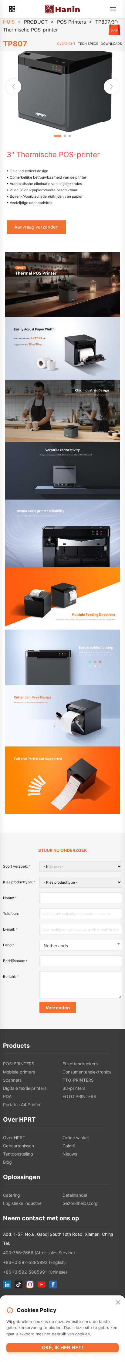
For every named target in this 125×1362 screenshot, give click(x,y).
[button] (111, 86)
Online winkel (75, 1137)
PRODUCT (36, 22)
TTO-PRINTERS (78, 1080)
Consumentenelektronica (87, 1071)
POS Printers (71, 22)
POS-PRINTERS (18, 1063)
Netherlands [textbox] (56, 945)
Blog (7, 1162)
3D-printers (73, 1088)
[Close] (118, 1303)
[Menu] (113, 9)
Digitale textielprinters (24, 1088)
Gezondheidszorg (80, 1203)
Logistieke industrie (22, 1203)
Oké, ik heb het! (62, 1347)
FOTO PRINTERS (79, 1096)
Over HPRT (14, 1137)
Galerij (68, 1145)
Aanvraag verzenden (36, 227)
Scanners (12, 1080)
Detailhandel (74, 1195)
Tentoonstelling (18, 1153)
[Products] (12, 9)
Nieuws (69, 1153)
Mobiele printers (19, 1071)
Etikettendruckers (80, 1063)
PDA (7, 1096)
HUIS (9, 22)
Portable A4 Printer (22, 1104)
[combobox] (80, 945)
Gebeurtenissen (18, 1145)
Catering (11, 1195)
